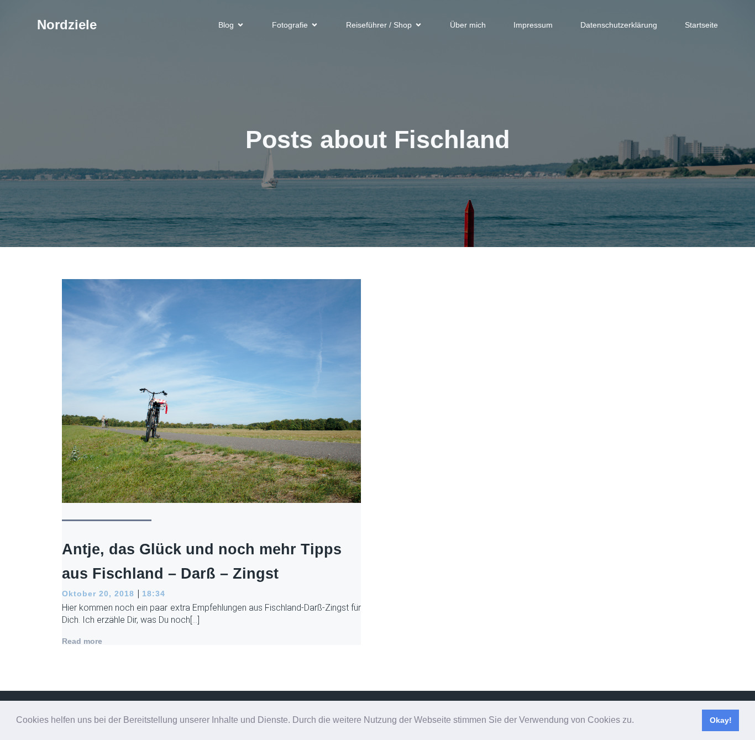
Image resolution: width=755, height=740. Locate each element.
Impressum (533, 24)
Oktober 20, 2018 (98, 593)
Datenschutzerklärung (618, 24)
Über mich (468, 24)
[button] (637, 721)
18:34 (153, 593)
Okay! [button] (721, 720)
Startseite (701, 24)
